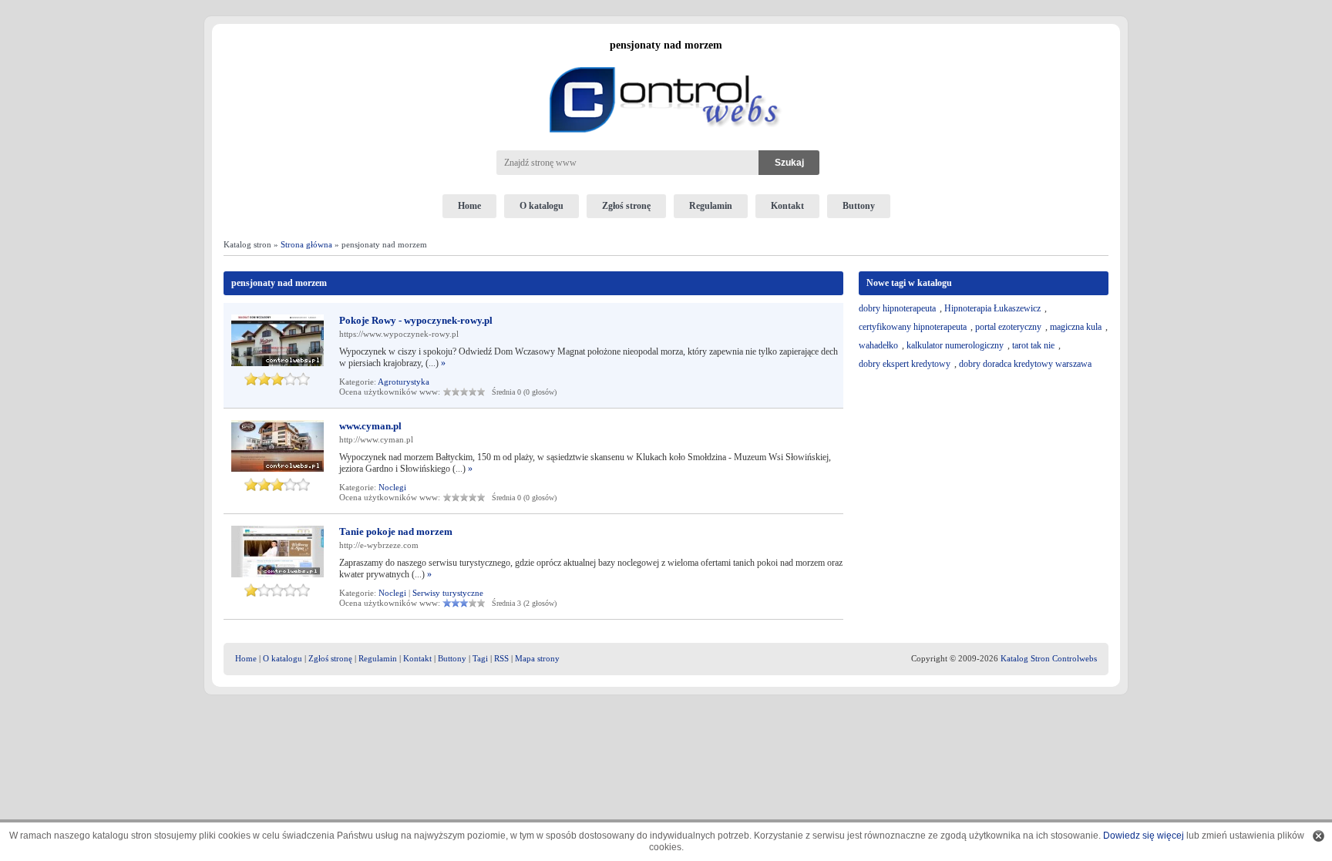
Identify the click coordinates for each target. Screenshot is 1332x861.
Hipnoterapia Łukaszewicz (992, 308)
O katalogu (541, 205)
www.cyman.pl (370, 426)
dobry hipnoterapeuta (897, 308)
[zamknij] (1318, 836)
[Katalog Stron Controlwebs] (666, 60)
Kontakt (787, 205)
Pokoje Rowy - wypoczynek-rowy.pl (416, 320)
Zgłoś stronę (626, 205)
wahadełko (878, 345)
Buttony (859, 205)
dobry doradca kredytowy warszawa (1025, 363)
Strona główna (306, 244)
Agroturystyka (403, 381)
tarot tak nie (1033, 345)
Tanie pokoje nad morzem (395, 531)
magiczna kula (1076, 326)
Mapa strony (537, 658)
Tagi (480, 658)
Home (469, 205)
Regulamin (710, 205)
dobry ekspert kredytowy (904, 363)
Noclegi (392, 487)
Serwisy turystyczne (447, 592)
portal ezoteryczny (1008, 326)
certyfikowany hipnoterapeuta (913, 326)
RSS (501, 658)
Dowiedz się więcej (1143, 835)
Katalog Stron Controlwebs (1049, 658)
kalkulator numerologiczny (955, 345)
